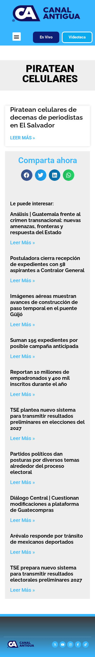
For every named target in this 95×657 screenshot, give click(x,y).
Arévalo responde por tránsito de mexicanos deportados (46, 539)
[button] (16, 36)
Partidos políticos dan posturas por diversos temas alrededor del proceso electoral (44, 463)
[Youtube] (63, 644)
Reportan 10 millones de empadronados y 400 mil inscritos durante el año (39, 378)
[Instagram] (70, 644)
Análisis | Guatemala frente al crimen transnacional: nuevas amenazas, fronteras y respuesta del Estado (45, 223)
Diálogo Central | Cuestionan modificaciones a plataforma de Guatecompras (44, 504)
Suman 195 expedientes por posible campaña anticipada (44, 343)
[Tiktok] (86, 644)
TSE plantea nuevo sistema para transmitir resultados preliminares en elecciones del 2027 (47, 419)
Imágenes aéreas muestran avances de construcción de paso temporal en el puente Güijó (44, 305)
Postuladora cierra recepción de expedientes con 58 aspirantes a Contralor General (47, 264)
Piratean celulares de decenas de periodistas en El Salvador (46, 117)
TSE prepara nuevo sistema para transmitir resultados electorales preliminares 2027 (46, 574)
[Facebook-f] (78, 644)
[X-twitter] (55, 644)
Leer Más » (22, 137)
